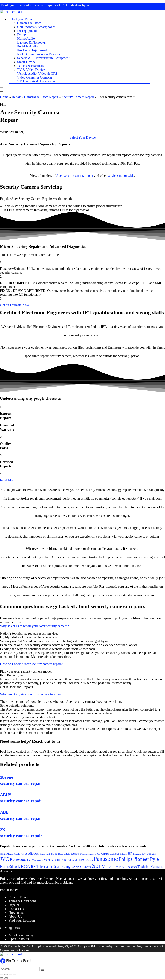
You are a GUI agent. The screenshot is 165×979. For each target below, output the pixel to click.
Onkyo (89, 860)
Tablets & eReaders (30, 66)
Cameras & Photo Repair (41, 97)
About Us (15, 916)
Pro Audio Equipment (32, 50)
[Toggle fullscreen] (10, 974)
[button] (83, 137)
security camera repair (78, 175)
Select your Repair (21, 19)
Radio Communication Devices (38, 54)
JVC (4, 859)
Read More (7, 480)
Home (4, 97)
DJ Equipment (27, 31)
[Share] (6, 974)
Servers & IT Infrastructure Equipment (43, 58)
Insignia (137, 854)
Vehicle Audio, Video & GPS (37, 73)
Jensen (151, 853)
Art (22, 854)
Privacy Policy (18, 897)
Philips (125, 859)
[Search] (42, 970)
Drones (22, 34)
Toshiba (144, 867)
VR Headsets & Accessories (36, 81)
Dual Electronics (88, 854)
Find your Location (22, 920)
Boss (60, 854)
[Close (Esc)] (1, 974)
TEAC (122, 867)
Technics (131, 866)
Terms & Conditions (22, 901)
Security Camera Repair (78, 97)
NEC (82, 859)
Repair (16, 97)
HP (130, 853)
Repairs (14, 905)
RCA (25, 866)
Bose (54, 853)
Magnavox (37, 860)
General (114, 853)
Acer (59, 175)
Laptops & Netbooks (31, 42)
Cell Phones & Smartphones (36, 27)
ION (144, 854)
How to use (16, 912)
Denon (75, 853)
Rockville (48, 867)
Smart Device (26, 62)
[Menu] (1, 89)
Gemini (105, 853)
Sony (98, 865)
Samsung (62, 866)
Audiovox (32, 853)
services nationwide (121, 175)
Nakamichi (72, 860)
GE (98, 854)
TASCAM (112, 866)
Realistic (37, 866)
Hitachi (123, 854)
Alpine (9, 854)
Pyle (154, 859)
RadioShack (10, 866)
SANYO (76, 866)
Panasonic (106, 859)
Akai (3, 853)
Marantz (48, 859)
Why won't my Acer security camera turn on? (30, 694)
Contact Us (16, 909)
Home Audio (26, 38)
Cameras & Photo (29, 23)
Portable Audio (27, 46)
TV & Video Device (31, 69)
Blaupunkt (45, 854)
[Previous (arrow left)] (1, 978)
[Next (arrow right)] (6, 978)
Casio (67, 853)
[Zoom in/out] (14, 974)
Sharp (87, 866)
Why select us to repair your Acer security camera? (34, 626)
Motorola (60, 859)
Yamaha (156, 866)
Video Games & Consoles (34, 77)
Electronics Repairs (30, 5)
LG (29, 859)
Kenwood (18, 859)
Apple (17, 854)
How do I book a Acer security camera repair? (31, 664)
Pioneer (141, 859)
